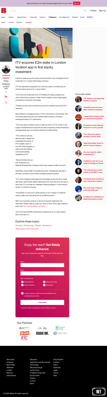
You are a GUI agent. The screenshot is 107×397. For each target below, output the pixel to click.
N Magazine (53, 17)
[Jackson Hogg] (60, 328)
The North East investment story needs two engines (93, 180)
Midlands (10, 367)
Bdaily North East (51, 282)
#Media (38, 225)
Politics (32, 378)
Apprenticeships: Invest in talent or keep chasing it (93, 144)
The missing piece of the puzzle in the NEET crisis (93, 171)
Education (33, 359)
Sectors (11, 17)
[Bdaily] (4, 10)
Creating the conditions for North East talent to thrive (93, 198)
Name (22, 262)
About (3, 22)
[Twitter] (6, 102)
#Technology (29, 225)
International (11, 375)
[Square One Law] (42, 333)
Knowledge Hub (64, 17)
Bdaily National (29, 282)
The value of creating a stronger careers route (92, 135)
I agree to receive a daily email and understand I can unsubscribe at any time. (40, 294)
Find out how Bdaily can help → (34, 206)
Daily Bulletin (58, 359)
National (10, 373)
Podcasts (75, 17)
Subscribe (42, 302)
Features (42, 17)
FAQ (55, 375)
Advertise (28, 22)
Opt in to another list (26, 278)
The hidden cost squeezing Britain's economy (93, 99)
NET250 (90, 17)
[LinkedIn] (6, 96)
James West (68, 29)
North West (11, 365)
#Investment (47, 225)
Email (22, 270)
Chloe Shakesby (6, 82)
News (3, 17)
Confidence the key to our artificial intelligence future (93, 162)
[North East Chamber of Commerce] (60, 333)
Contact (11, 22)
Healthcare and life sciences (40, 362)
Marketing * (49, 285)
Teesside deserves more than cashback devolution (93, 108)
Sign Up (76, 3)
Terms (55, 373)
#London (18, 225)
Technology (34, 365)
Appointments (21, 17)
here (27, 214)
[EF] (24, 328)
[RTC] (24, 338)
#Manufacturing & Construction (27, 229)
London (9, 370)
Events (82, 17)
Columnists (33, 17)
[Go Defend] (24, 333)
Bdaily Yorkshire (29, 285)
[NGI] (42, 328)
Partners (19, 22)
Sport (32, 383)
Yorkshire (10, 362)
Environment (34, 375)
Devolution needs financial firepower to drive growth (93, 126)
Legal (55, 370)
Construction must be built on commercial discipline (93, 117)
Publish (93, 10)
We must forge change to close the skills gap (92, 189)
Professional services (37, 373)
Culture (33, 381)
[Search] (85, 10)
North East (10, 359)
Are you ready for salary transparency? (92, 153)
